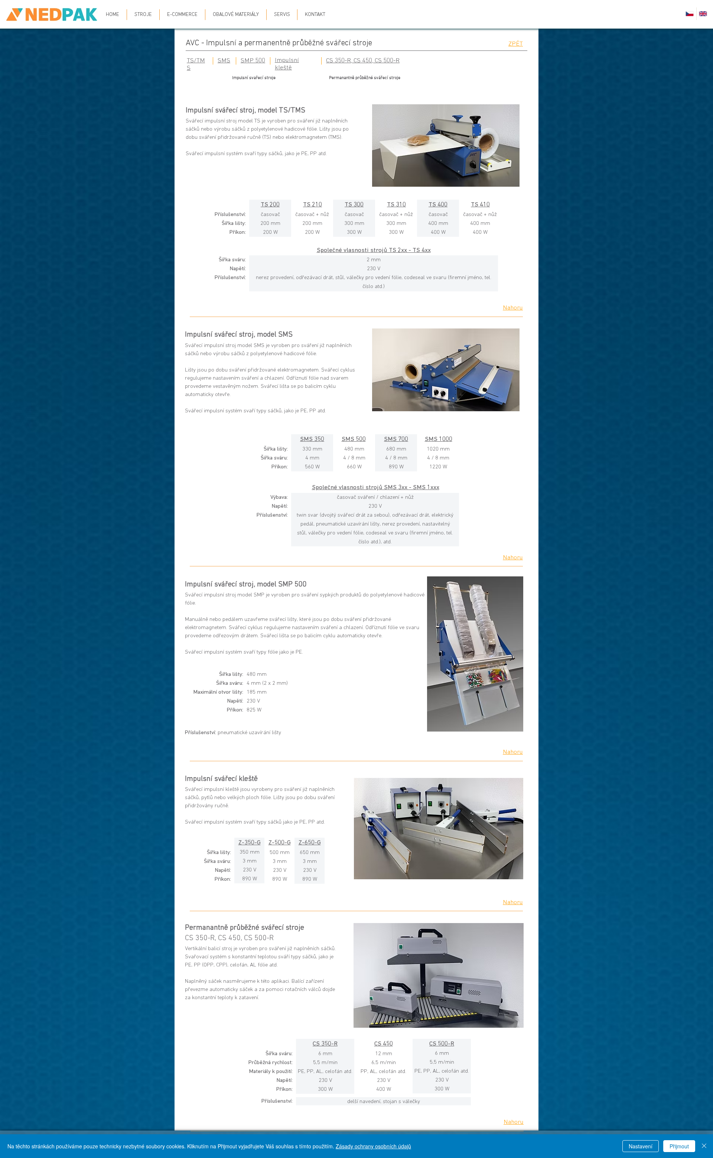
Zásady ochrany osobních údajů (373, 1146)
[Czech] (689, 13)
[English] (703, 13)
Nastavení (640, 1146)
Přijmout (679, 1146)
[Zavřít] (704, 1146)
